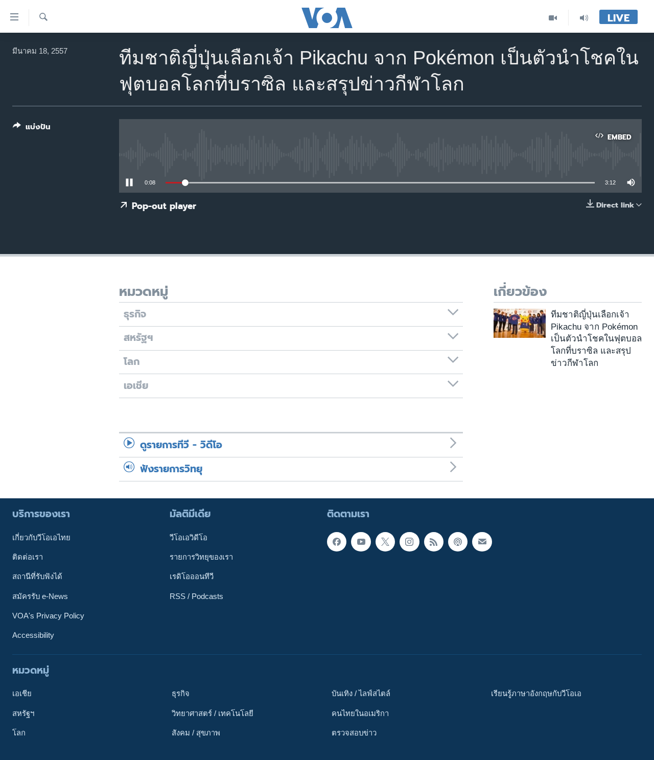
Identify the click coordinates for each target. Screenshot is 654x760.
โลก (19, 733)
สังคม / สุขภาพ (196, 733)
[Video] (553, 18)
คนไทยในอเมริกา (360, 713)
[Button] (32, 129)
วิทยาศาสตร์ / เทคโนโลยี (212, 713)
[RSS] (433, 541)
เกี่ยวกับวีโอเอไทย (41, 538)
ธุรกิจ (181, 693)
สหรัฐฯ (23, 713)
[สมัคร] (482, 541)
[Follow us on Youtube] (360, 541)
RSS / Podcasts (196, 596)
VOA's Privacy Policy (48, 616)
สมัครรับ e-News (40, 596)
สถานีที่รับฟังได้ (37, 576)
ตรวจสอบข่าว (354, 733)
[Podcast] (458, 541)
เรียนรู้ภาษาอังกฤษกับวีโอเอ (536, 693)
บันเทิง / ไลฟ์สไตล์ (361, 693)
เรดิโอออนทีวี (192, 576)
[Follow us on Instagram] (409, 541)
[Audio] (584, 18)
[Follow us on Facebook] (336, 541)
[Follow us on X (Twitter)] (385, 541)
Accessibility (33, 635)
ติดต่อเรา (27, 557)
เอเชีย (22, 693)
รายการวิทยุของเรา (201, 557)
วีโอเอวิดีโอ (188, 538)
